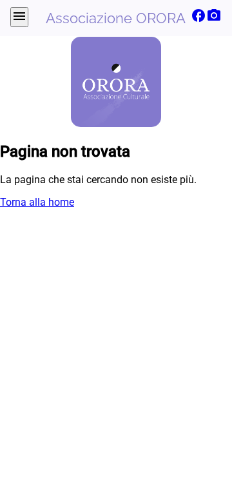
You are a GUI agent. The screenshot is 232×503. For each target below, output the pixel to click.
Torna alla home (37, 202)
